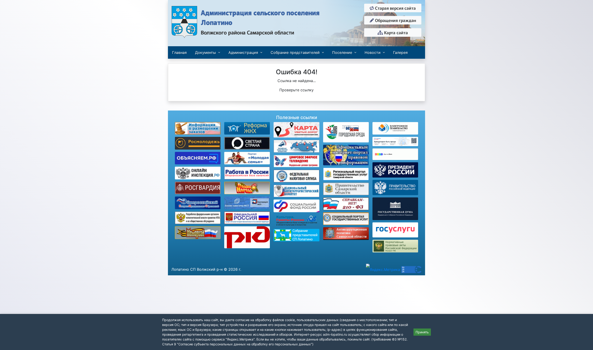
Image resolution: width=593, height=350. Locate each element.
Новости (373, 52)
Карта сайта (395, 32)
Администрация (243, 52)
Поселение (342, 52)
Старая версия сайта (395, 8)
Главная (179, 52)
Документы (205, 52)
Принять (422, 332)
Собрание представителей (295, 52)
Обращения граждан (395, 20)
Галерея (400, 52)
